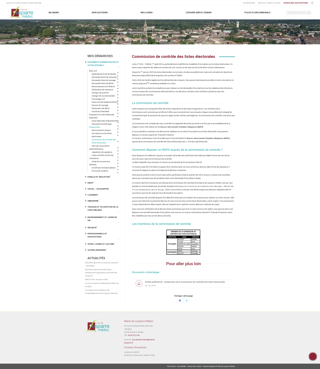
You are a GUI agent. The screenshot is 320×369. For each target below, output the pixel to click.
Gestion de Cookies (194, 366)
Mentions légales (209, 366)
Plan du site (171, 366)
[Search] (309, 12)
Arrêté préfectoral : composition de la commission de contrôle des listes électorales (185, 282)
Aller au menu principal (32, 3)
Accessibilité (181, 366)
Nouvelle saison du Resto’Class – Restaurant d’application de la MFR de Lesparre (101, 272)
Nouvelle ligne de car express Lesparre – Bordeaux (101, 264)
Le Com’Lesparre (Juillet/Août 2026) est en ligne (102, 284)
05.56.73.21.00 (134, 335)
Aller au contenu (13, 3)
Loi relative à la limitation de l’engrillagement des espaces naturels (101, 291)
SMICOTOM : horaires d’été (96, 279)
